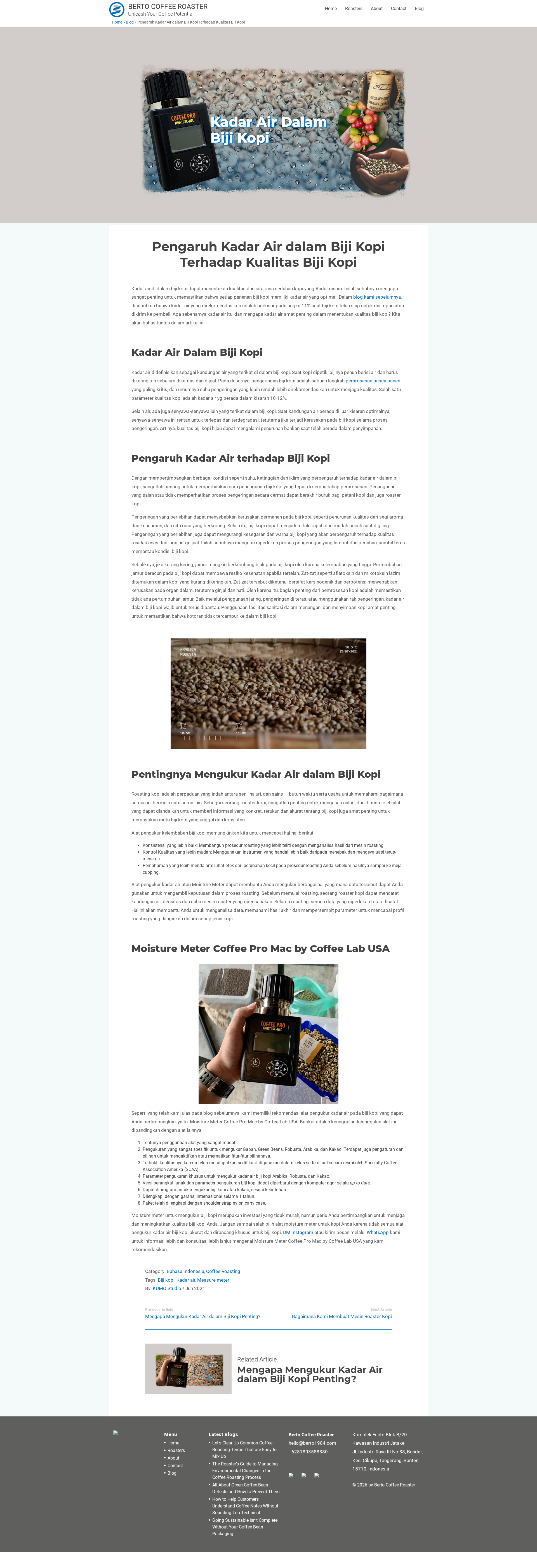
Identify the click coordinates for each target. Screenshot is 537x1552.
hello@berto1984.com (312, 1443)
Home (331, 8)
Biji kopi (166, 1280)
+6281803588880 (308, 1452)
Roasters (353, 8)
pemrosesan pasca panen (373, 381)
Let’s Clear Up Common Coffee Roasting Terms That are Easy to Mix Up (244, 1449)
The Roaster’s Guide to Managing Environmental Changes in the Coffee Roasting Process (245, 1470)
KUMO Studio (167, 1288)
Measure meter (213, 1280)
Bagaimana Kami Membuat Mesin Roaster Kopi (342, 1316)
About (377, 8)
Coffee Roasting (223, 1271)
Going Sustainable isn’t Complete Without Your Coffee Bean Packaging (244, 1527)
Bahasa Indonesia (185, 1271)
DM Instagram (298, 1232)
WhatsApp (378, 1232)
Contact (398, 8)
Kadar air (185, 1280)
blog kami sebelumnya (377, 297)
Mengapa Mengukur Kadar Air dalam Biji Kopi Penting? (202, 1316)
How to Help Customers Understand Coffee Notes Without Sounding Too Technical (245, 1506)
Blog (419, 8)
